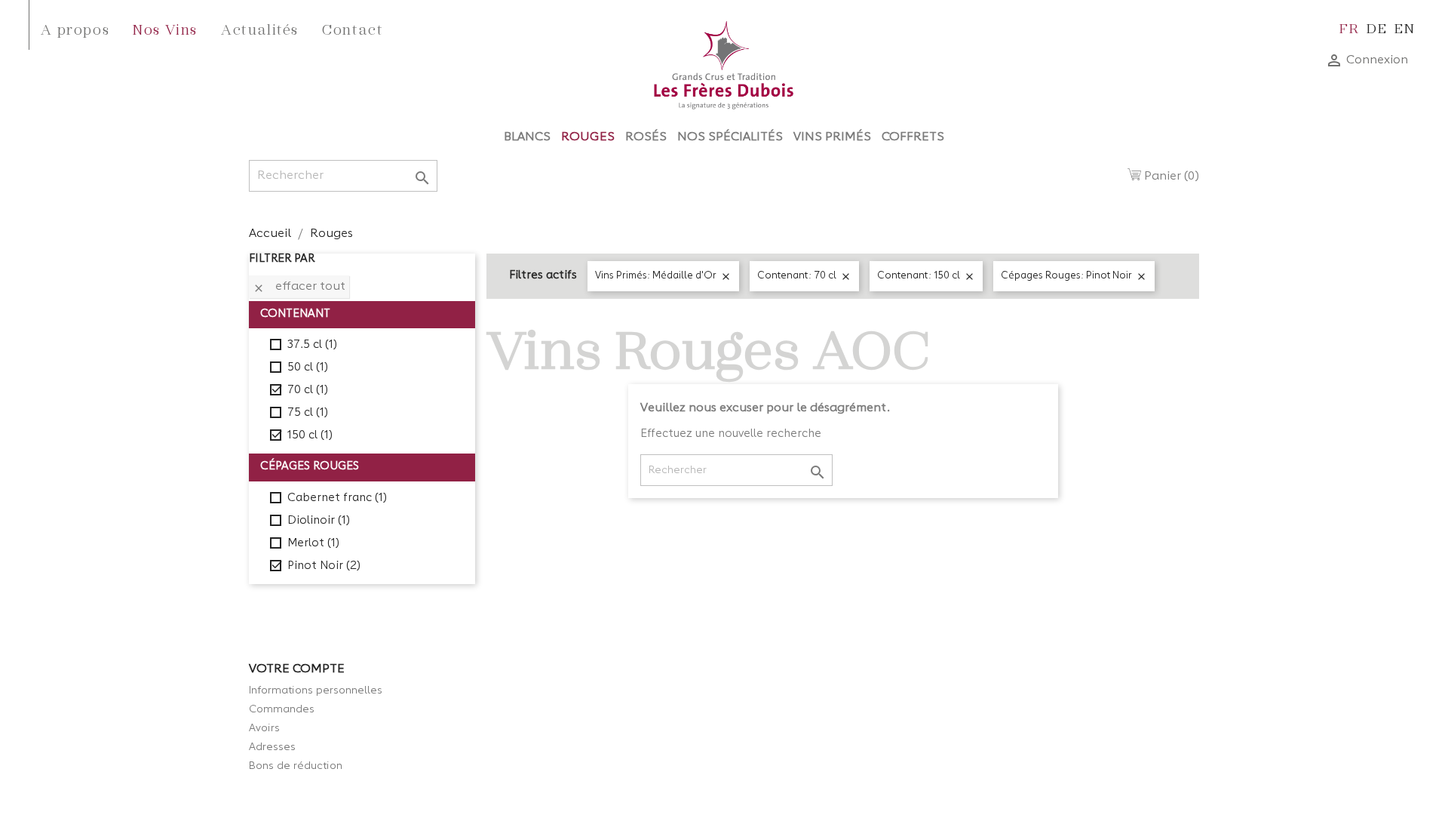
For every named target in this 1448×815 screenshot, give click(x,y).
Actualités (260, 29)
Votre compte (297, 669)
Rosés (646, 137)
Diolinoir (318, 521)
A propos (75, 29)
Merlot (313, 543)
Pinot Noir (323, 566)
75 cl (307, 413)
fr (1349, 27)
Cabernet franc (337, 498)
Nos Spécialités (730, 137)
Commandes (281, 709)
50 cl (307, 368)
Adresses (272, 747)
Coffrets (913, 137)
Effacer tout (299, 287)
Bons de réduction (295, 766)
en (1404, 27)
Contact (352, 29)
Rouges (588, 137)
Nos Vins (165, 29)
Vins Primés (832, 137)
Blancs (527, 137)
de (1377, 27)
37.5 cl (312, 345)
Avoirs (264, 728)
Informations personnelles (315, 690)
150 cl (310, 435)
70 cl (307, 390)
